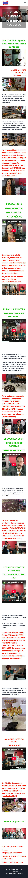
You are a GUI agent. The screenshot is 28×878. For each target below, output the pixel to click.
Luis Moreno (19, 873)
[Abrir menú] (25, 3)
